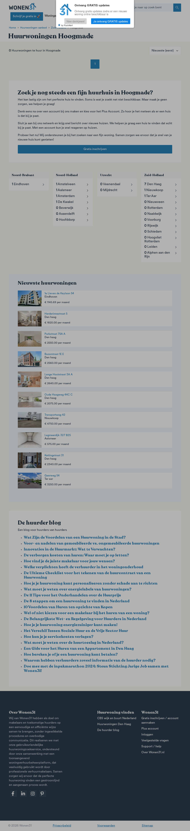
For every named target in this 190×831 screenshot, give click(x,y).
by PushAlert (67, 25)
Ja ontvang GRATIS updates (110, 21)
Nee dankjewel (75, 21)
